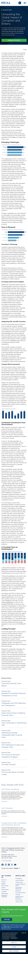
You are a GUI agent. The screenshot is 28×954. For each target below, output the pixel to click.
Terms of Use (18, 902)
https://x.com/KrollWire (12, 865)
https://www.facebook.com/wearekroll (2, 865)
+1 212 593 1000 (6, 861)
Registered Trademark (4, 896)
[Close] (25, 932)
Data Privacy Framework (18, 888)
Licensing (17, 894)
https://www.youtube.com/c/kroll (15, 864)
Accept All (14, 942)
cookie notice (14, 938)
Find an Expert (5, 889)
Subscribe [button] (7, 919)
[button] (19, 2)
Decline (14, 947)
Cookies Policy (19, 882)
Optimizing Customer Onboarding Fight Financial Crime (11, 735)
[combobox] (17, 868)
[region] (14, 942)
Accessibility (18, 878)
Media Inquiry (4, 893)
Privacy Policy (18, 900)
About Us (3, 880)
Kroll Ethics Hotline (20, 892)
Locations (3, 891)
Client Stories (4, 885)
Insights (3, 884)
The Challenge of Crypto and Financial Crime (12, 746)
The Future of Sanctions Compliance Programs (10, 756)
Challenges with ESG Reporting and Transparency (13, 704)
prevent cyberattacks (16, 315)
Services (3, 882)
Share (25, 49)
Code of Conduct (19, 880)
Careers (3, 887)
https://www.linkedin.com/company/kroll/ (9, 865)
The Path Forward (8, 764)
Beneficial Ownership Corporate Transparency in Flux (13, 694)
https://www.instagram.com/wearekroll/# (6, 865)
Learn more (4, 801)
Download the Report (14, 40)
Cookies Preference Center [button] (20, 885)
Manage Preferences (14, 951)
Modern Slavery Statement (19, 897)
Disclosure (18, 891)
